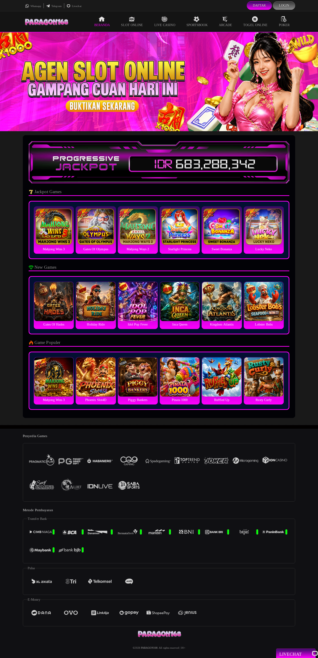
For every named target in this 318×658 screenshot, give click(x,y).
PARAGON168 (149, 647)
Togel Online (255, 25)
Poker (284, 25)
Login (284, 5)
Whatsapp (35, 6)
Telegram (56, 6)
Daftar (259, 5)
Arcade (225, 25)
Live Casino (164, 25)
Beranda (102, 25)
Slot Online (132, 25)
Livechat (76, 6)
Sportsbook (197, 25)
